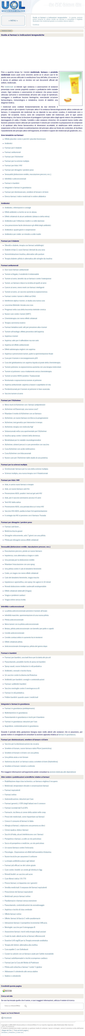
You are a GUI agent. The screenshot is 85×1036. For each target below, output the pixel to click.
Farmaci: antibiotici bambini (15, 684)
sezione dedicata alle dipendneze (62, 772)
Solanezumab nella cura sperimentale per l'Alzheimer (26, 431)
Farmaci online (10, 795)
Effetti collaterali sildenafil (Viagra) (18, 591)
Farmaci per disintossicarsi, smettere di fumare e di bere (26, 192)
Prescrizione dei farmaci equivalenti (19, 892)
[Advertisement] (41, 54)
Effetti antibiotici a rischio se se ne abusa (21, 212)
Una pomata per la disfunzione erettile (19, 560)
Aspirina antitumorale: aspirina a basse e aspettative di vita (28, 385)
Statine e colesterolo (13, 976)
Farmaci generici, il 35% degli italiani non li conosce (25, 803)
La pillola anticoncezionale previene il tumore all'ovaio (26, 611)
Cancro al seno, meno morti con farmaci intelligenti (24, 287)
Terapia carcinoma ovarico (15, 323)
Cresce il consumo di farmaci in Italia (19, 821)
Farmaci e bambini (12, 183)
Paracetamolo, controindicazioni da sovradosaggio (24, 905)
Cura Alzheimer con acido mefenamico (20, 449)
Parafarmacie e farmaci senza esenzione (21, 901)
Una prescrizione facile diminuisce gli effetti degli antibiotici (28, 225)
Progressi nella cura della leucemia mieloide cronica (25, 310)
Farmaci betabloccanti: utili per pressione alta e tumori (26, 327)
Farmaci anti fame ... (12, 527)
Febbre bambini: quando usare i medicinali (21, 697)
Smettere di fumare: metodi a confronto (20, 766)
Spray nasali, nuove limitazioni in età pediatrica (23, 666)
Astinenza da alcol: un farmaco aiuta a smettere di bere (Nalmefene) (31, 762)
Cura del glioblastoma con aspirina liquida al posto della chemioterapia (32, 363)
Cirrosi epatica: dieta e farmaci (16, 830)
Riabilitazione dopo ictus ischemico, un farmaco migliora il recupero (31, 781)
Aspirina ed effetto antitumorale (17, 345)
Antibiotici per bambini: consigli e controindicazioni (24, 679)
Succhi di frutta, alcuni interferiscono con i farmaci (24, 834)
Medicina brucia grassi (13, 531)
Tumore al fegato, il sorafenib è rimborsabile (22, 274)
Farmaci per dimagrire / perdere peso (19, 170)
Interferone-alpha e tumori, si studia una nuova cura (25, 301)
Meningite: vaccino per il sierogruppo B (20, 927)
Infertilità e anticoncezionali (15, 179)
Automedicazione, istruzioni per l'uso (19, 799)
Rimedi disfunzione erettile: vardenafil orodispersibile (25, 586)
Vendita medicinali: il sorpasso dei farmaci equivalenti (26, 887)
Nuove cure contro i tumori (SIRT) (18, 314)
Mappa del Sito (7, 1030)
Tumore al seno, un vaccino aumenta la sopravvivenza (26, 292)
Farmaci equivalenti (12, 790)
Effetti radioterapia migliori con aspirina (20, 349)
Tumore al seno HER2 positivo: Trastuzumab (22, 376)
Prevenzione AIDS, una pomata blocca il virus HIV (24, 507)
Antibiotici (8, 143)
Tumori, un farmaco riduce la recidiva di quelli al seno (25, 283)
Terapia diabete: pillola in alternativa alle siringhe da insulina (28, 259)
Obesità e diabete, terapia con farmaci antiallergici (24, 245)
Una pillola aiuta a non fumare (16, 757)
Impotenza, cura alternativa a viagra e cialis (22, 555)
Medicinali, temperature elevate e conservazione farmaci (27, 786)
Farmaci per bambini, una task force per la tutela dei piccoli (28, 657)
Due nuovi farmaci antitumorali (17, 270)
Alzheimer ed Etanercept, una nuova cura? (21, 409)
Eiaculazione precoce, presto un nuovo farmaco (23, 551)
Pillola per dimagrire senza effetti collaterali (21, 540)
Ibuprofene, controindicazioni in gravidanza (21, 726)
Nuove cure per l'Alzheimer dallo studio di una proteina (26, 458)
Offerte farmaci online (13, 914)
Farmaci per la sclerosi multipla (17, 161)
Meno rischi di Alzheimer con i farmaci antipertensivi (25, 405)
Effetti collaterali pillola (13, 642)
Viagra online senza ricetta (15, 600)
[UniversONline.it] (13, 12)
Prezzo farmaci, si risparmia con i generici (21, 883)
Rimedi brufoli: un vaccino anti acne (19, 874)
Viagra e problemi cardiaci (15, 595)
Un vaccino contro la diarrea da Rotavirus (21, 675)
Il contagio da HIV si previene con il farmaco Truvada (25, 515)
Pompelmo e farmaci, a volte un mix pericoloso (23, 839)
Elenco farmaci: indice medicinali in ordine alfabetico (25, 196)
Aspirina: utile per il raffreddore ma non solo (22, 340)
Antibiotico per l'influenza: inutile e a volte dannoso (24, 221)
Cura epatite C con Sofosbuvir (16, 949)
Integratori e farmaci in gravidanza (18, 188)
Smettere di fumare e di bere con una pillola (22, 753)
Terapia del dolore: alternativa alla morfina (21, 945)
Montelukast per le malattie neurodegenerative (23, 440)
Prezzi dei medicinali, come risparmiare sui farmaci (24, 817)
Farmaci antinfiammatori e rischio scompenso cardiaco (26, 958)
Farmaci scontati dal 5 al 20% (16, 808)
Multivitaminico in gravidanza (16, 713)
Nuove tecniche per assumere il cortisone (21, 856)
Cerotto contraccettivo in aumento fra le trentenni (23, 637)
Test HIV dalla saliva (13, 502)
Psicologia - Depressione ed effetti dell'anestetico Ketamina (28, 852)
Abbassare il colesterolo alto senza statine (21, 971)
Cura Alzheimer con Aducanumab (18, 453)
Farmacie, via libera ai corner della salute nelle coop (25, 812)
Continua (36, 25)
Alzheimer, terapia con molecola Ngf (19, 427)
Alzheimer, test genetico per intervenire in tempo (23, 422)
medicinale (9, 87)
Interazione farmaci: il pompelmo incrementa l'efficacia (26, 923)
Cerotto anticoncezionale (14, 633)
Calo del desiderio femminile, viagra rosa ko (22, 578)
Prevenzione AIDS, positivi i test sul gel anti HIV (23, 493)
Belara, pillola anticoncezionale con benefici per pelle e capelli (29, 629)
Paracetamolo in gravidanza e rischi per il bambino (24, 717)
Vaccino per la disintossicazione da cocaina (22, 744)
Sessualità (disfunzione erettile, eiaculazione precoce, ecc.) (28, 174)
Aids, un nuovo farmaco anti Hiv (17, 489)
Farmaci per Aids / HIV (13, 165)
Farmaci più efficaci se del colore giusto (20, 865)
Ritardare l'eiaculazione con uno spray (20, 564)
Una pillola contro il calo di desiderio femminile (23, 569)
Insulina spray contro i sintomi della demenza (22, 436)
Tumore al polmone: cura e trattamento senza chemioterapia (28, 371)
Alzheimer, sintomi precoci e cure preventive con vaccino (27, 444)
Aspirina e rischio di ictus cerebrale (18, 910)
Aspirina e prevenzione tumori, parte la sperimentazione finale (29, 354)
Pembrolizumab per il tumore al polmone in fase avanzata (27, 389)
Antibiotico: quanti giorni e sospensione (20, 230)
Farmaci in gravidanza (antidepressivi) (20, 708)
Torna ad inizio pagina (21, 1030)
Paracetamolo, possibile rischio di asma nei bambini (25, 662)
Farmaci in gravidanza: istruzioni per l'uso (21, 722)
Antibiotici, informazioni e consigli (18, 208)
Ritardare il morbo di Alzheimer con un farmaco (23, 414)
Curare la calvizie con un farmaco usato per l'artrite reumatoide (29, 954)
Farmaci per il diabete (13, 148)
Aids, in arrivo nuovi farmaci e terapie (19, 485)
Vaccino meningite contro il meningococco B (22, 688)
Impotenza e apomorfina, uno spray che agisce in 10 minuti (28, 582)
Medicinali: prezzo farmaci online (17, 896)
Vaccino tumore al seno (14, 394)
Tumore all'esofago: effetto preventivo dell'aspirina (24, 332)
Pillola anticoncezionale (14, 620)
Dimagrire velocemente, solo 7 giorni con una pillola (25, 535)
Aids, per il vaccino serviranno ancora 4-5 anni (23, 498)
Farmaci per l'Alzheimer (14, 157)
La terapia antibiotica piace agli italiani (20, 861)
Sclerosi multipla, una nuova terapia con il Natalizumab (26, 473)
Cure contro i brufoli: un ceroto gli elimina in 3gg (23, 870)
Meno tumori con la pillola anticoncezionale (22, 624)
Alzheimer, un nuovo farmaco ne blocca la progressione (26, 418)
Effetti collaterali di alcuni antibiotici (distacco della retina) (27, 216)
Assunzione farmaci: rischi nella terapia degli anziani (25, 932)
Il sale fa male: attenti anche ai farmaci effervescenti (25, 936)
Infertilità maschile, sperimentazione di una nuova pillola (27, 615)
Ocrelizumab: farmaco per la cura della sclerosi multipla (26, 469)
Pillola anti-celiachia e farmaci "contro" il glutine (23, 967)
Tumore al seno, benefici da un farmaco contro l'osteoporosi (28, 279)
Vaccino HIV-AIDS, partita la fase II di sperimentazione (26, 511)
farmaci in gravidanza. (67, 735)
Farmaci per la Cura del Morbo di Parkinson (22, 963)
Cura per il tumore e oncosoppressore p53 (21, 358)
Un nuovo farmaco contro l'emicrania (19, 848)
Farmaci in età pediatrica (14, 693)
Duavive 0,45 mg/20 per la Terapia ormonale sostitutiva (26, 940)
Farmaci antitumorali (13, 152)
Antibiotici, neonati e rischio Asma (18, 671)
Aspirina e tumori (11, 336)
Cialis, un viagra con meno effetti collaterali (21, 573)
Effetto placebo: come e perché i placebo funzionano (25, 139)
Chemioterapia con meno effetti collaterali (21, 318)
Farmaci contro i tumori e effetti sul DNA (20, 296)
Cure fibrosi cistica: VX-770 (15, 879)
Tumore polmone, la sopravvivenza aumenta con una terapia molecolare (33, 367)
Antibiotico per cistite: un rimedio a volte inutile (23, 234)
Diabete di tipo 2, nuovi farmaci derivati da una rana (25, 250)
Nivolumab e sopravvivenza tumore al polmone (23, 380)
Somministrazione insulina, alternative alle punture (24, 254)
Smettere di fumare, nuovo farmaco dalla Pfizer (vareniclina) (28, 748)
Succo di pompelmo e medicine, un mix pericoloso (24, 843)
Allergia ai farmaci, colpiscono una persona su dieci (25, 826)
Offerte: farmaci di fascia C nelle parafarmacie (22, 918)
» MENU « (13, 20)
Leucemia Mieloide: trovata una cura (19, 305)
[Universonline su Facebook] (7, 1019)
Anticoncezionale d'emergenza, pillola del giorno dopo (26, 646)
